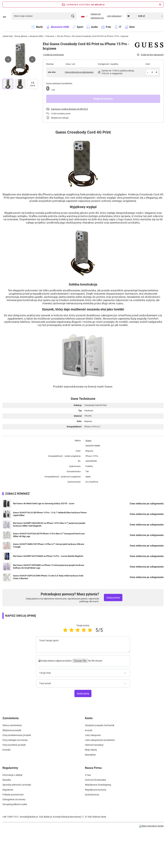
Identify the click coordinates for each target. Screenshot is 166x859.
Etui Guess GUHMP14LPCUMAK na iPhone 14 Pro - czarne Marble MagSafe (48, 556)
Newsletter (90, 754)
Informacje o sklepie (12, 775)
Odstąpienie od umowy (13, 799)
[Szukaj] (72, 16)
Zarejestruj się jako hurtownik (99, 725)
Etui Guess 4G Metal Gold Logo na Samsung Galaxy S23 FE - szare (43, 503)
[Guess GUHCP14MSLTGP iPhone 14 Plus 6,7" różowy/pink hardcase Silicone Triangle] (6, 545)
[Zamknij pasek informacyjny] (160, 4)
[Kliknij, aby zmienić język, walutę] (84, 16)
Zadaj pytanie (113, 597)
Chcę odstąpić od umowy (15, 740)
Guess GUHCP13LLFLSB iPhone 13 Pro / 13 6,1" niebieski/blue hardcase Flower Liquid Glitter (50, 514)
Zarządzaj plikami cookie (14, 804)
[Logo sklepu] (4, 16)
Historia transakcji (94, 745)
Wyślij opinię (83, 693)
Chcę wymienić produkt (14, 745)
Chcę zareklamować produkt (16, 735)
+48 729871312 (10, 816)
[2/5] (71, 630)
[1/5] (65, 630)
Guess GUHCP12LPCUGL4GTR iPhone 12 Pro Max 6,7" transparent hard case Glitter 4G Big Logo (49, 535)
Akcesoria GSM (36, 36)
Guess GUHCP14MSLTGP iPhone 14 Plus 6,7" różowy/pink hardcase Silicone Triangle (48, 545)
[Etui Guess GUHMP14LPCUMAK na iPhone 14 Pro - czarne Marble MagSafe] (6, 556)
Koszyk (88, 730)
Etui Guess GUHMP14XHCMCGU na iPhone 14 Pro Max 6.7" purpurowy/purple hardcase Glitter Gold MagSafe (49, 524)
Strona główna (20, 36)
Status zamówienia (12, 725)
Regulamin (7, 789)
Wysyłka (6, 780)
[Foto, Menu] (112, 26)
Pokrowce (50, 36)
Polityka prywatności (13, 794)
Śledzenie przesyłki (11, 730)
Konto (89, 718)
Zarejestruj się (97, 18)
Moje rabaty (91, 749)
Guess (88, 440)
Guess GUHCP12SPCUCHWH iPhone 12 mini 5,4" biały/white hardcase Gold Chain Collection (48, 577)
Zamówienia (10, 718)
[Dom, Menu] (136, 26)
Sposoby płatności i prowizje (16, 784)
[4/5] (84, 630)
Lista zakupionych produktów (100, 740)
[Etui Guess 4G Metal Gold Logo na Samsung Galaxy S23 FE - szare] (6, 503)
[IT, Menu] (123, 26)
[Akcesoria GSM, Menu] (70, 26)
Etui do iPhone (63, 36)
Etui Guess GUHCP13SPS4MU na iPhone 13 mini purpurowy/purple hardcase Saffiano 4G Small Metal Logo (48, 566)
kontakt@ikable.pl (29, 816)
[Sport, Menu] (85, 26)
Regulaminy (10, 767)
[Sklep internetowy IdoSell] (151, 826)
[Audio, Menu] (99, 26)
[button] (8, 59)
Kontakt (6, 749)
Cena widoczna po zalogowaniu (79, 72)
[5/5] (90, 630)
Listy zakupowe (93, 735)
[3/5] (77, 630)
